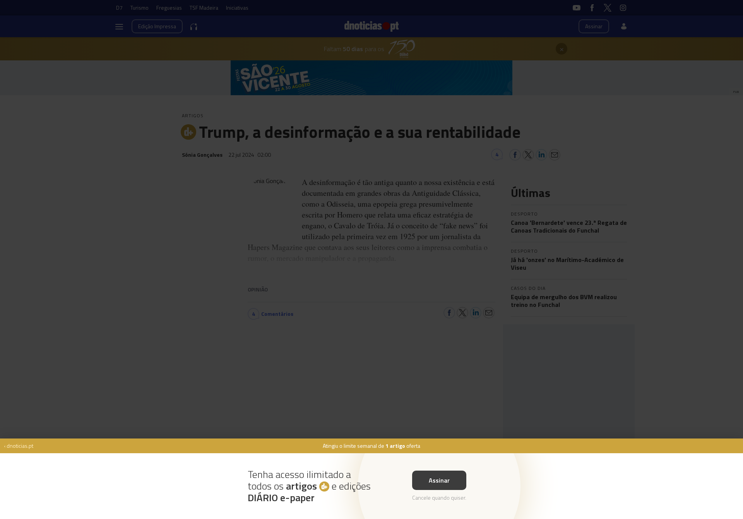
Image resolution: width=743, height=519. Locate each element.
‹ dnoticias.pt (18, 446)
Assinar (439, 480)
